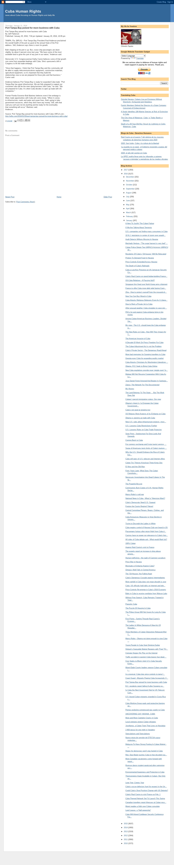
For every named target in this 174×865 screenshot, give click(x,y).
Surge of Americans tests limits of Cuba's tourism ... (146, 448)
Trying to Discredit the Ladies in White (140, 524)
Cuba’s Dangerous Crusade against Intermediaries (145, 578)
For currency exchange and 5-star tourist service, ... (145, 444)
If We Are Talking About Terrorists (138, 228)
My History (129, 389)
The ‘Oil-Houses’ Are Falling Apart (138, 574)
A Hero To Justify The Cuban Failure (139, 223)
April (128, 209)
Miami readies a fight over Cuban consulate (142, 806)
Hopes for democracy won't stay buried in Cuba (144, 751)
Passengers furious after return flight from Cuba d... (145, 531)
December (130, 177)
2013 (126, 831)
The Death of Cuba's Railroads (137, 266)
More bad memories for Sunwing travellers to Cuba (145, 354)
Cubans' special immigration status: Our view (143, 399)
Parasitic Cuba (131, 604)
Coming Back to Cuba (134, 440)
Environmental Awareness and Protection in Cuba (144, 772)
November (130, 181)
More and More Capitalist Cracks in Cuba (141, 718)
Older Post (108, 197)
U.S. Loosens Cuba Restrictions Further (141, 426)
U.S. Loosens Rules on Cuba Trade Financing (143, 430)
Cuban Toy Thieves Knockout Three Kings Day (143, 463)
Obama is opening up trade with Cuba (140, 418)
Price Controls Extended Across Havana (141, 262)
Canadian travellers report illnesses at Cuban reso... (145, 802)
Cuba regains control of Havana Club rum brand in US (146, 528)
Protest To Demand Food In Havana (139, 258)
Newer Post (9, 197)
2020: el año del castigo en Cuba (134, 153)
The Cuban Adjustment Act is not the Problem (143, 346)
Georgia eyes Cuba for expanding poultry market (144, 358)
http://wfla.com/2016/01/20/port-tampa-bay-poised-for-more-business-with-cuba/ (36, 116)
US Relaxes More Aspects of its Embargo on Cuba (145, 414)
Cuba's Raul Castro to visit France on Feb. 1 (142, 794)
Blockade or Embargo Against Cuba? (139, 566)
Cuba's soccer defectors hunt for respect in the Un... (146, 787)
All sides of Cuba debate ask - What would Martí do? (146, 539)
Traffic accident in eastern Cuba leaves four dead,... (145, 657)
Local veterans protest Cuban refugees (140, 722)
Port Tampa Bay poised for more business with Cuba (146, 682)
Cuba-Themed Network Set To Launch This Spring (145, 798)
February (129, 216)
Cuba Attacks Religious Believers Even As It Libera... (146, 300)
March (128, 212)
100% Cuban (130, 543)
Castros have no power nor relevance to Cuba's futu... (146, 535)
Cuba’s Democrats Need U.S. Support (140, 502)
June (128, 201)
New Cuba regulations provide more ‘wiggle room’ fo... (146, 370)
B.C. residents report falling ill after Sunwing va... (144, 686)
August (129, 193)
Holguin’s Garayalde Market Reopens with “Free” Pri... (146, 649)
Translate (140, 58)
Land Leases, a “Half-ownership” (138, 810)
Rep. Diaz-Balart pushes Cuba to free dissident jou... (146, 755)
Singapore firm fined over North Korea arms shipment (146, 284)
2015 (126, 824)
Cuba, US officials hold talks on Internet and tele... (145, 586)
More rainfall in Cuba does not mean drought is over (145, 582)
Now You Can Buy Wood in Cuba (138, 296)
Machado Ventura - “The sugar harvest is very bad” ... (146, 243)
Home (59, 197)
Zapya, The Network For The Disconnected (142, 385)
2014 (126, 828)
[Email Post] (15, 121)
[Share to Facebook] (26, 120)
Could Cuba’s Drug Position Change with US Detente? (146, 790)
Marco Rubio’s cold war (134, 494)
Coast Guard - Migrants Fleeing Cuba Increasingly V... (146, 678)
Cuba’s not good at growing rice (137, 410)
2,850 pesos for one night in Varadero (140, 730)
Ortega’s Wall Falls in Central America (140, 570)
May (128, 205)
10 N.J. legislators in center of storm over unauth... (145, 235)
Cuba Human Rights (23, 11)
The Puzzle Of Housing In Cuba (137, 608)
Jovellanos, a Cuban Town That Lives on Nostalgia (145, 726)
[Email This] (18, 120)
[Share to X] (23, 120)
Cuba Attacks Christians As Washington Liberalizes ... (146, 362)
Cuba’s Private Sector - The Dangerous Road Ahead (145, 350)
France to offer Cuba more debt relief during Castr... (145, 288)
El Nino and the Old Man (135, 467)
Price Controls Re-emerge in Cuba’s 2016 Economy (145, 590)
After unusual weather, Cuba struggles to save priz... (146, 308)
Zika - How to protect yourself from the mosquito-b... (146, 292)
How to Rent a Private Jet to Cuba (138, 304)
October (129, 185)
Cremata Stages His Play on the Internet (141, 653)
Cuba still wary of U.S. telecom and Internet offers (145, 459)
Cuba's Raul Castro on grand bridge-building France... (146, 276)
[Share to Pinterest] (29, 120)
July (128, 197)
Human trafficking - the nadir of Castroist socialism (145, 558)
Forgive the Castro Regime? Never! (139, 506)
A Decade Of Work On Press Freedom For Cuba (144, 342)
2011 (126, 839)
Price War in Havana (133, 562)
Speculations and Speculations (137, 734)
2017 (126, 170)
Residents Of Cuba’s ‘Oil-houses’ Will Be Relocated (145, 254)
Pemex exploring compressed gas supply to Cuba (145, 710)
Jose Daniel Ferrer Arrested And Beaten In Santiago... (146, 381)
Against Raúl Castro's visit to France (139, 547)
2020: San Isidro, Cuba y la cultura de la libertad (140, 143)
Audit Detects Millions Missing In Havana (141, 239)
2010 (126, 843)
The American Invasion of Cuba (137, 339)
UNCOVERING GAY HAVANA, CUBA (140, 714)
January (129, 220)
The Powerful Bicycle (133, 484)
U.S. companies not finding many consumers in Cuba (146, 231)
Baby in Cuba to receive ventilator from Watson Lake (146, 594)
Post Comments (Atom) (25, 202)
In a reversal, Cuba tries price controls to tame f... (145, 674)
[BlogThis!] (21, 120)
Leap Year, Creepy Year (134, 783)
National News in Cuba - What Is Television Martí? (145, 498)
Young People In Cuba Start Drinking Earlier (142, 645)
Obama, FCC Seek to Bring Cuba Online (141, 366)
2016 (126, 174)
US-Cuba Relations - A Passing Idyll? (140, 280)
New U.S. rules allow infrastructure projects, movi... (145, 422)
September (130, 189)
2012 (126, 835)
